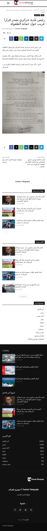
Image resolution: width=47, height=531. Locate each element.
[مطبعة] (36, 38)
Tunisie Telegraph (21, 28)
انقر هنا (20, 519)
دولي (42, 15)
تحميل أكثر (23, 296)
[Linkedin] (26, 38)
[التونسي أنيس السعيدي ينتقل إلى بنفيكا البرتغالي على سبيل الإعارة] (8, 212)
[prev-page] (3, 232)
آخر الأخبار (36, 10)
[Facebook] (11, 38)
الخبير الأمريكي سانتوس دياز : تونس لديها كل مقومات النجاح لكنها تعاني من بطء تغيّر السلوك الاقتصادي (30, 199)
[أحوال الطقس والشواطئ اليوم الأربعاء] (8, 382)
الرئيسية (42, 10)
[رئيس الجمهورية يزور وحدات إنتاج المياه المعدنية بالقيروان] (8, 288)
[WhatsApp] (21, 38)
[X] (16, 38)
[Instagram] (20, 510)
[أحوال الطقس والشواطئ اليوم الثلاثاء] (8, 370)
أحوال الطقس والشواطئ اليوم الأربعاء (27, 378)
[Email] (31, 38)
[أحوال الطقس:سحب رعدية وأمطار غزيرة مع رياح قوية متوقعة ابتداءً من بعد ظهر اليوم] (8, 358)
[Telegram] (41, 38)
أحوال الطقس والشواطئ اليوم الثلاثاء (26, 367)
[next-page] (7, 232)
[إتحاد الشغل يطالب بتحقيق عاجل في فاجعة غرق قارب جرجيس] (8, 223)
